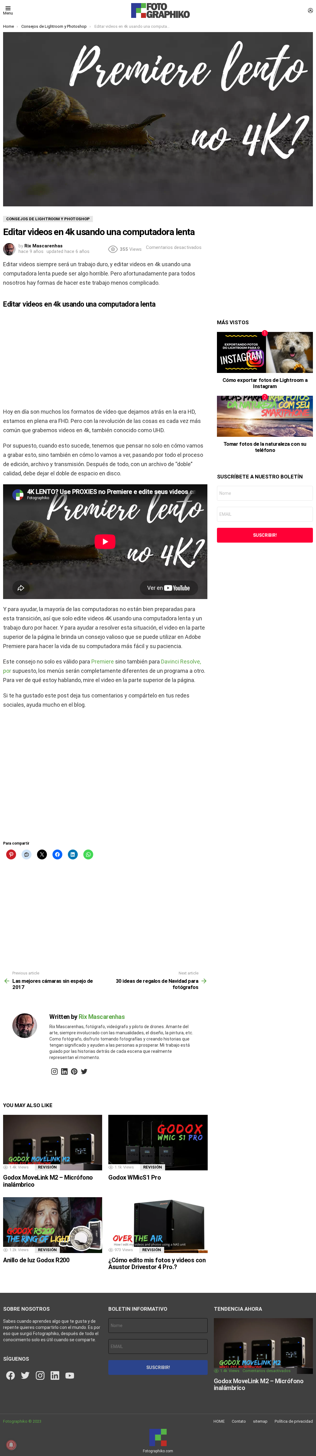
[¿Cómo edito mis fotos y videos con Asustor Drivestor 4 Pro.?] (157, 1225)
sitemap (260, 1421)
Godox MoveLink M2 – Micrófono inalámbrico (48, 1181)
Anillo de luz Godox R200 (36, 1260)
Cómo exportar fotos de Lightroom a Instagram (265, 383)
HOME (219, 1421)
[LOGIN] (310, 10)
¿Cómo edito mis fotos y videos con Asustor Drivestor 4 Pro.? (157, 1263)
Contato (239, 1421)
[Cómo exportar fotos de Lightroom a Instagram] (265, 352)
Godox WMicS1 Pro (134, 1177)
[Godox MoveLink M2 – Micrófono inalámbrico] (52, 1143)
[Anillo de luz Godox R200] (52, 1225)
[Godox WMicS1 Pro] (157, 1143)
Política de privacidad (294, 1421)
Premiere (102, 661)
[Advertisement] (105, 358)
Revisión (47, 1167)
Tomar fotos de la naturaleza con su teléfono (264, 447)
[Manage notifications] (11, 1445)
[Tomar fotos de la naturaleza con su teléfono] (265, 416)
